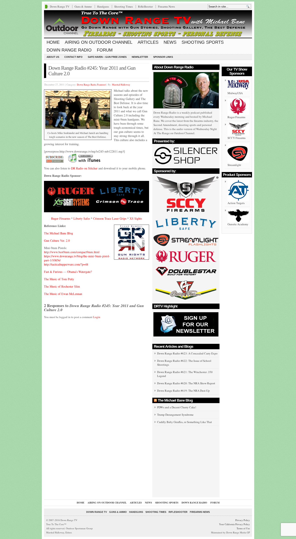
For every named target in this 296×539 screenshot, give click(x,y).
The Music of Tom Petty (59, 279)
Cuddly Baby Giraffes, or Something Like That (184, 422)
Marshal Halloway (121, 84)
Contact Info (73, 57)
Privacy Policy (242, 520)
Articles (148, 42)
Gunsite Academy (238, 224)
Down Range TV (59, 6)
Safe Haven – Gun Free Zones (107, 57)
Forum (105, 50)
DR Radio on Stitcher (84, 168)
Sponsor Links (163, 57)
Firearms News (166, 6)
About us (53, 57)
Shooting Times (123, 6)
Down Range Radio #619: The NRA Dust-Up (183, 391)
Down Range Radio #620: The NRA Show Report (186, 383)
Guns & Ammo (83, 6)
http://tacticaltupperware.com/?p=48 (66, 264)
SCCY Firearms (237, 138)
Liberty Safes (81, 218)
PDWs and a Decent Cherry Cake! (176, 407)
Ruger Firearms (60, 218)
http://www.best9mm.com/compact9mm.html (71, 252)
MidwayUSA (235, 93)
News (170, 42)
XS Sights (136, 218)
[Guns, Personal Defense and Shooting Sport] (148, 24)
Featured (101, 84)
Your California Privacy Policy (234, 524)
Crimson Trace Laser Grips (110, 218)
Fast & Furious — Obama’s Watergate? (68, 272)
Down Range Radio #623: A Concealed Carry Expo (187, 353)
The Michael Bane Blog (58, 233)
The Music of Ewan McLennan (63, 294)
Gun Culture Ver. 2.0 (57, 240)
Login (96, 317)
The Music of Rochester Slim (62, 286)
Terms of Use (243, 528)
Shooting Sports (203, 42)
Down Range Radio (69, 50)
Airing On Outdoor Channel (98, 42)
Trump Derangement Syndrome (175, 415)
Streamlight (234, 165)
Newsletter (140, 57)
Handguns (103, 6)
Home (53, 42)
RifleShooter (145, 6)
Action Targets (236, 203)
